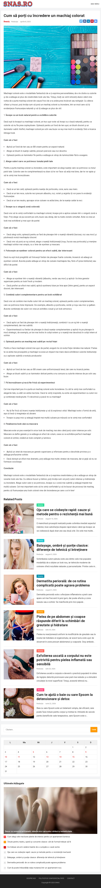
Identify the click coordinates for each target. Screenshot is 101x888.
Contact (71, 878)
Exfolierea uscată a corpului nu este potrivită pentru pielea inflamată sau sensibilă (64, 660)
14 (60, 757)
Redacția (14, 22)
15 (73, 757)
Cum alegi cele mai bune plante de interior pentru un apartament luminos (38, 836)
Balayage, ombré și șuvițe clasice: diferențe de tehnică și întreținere (36, 857)
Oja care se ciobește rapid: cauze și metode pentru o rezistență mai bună (39, 852)
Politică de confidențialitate (51, 878)
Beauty (7, 21)
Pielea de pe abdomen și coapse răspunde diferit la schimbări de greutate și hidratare (61, 621)
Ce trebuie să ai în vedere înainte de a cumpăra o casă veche (33, 847)
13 (47, 757)
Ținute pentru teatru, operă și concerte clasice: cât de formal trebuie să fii (39, 842)
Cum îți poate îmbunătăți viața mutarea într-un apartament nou (34, 868)
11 (19, 757)
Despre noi (31, 878)
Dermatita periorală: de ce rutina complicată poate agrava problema (36, 862)
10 (6, 757)
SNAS (57, 883)
